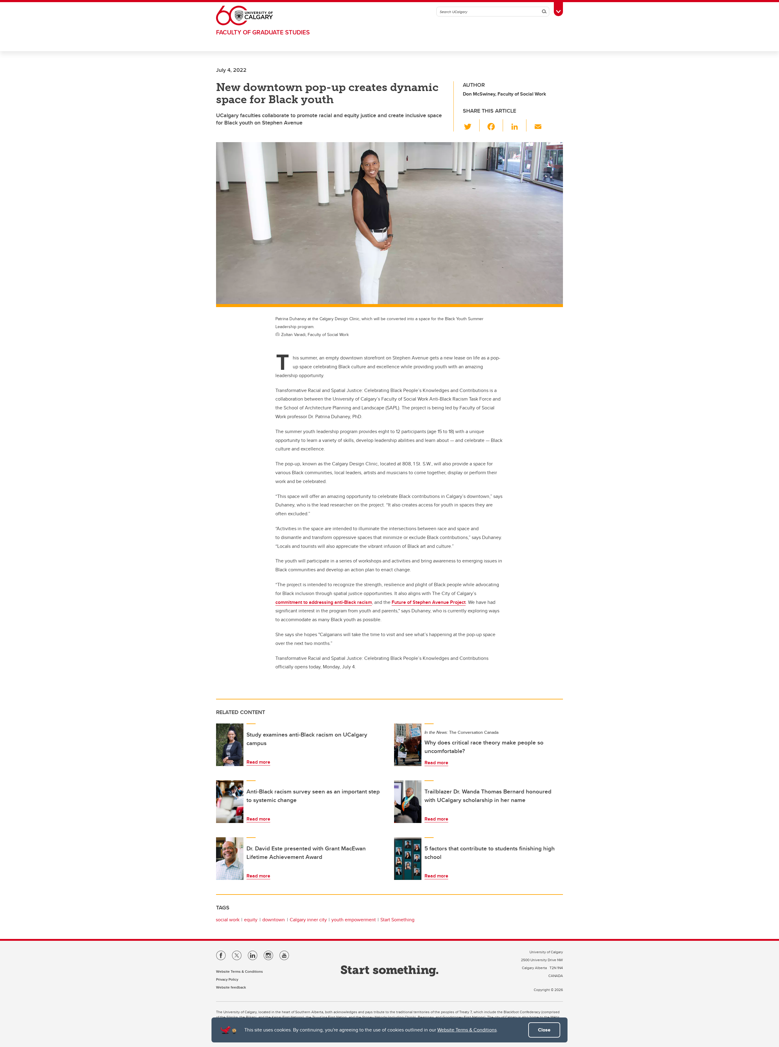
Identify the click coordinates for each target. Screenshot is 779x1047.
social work (227, 919)
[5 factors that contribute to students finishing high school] (407, 858)
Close (544, 1029)
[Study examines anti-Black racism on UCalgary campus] (229, 744)
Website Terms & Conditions (467, 1029)
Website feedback (231, 987)
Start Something (397, 919)
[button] (471, 125)
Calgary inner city (308, 919)
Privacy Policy (227, 979)
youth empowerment (353, 919)
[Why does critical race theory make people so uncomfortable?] (407, 744)
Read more (258, 761)
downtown (273, 919)
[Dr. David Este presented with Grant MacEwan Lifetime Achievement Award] (229, 858)
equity (250, 919)
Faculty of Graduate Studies (263, 32)
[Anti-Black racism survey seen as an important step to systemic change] (229, 801)
